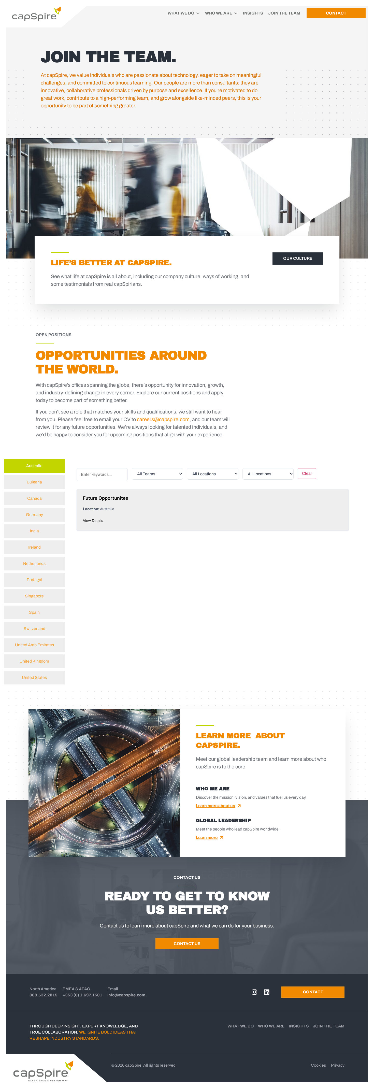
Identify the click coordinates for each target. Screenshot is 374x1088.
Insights (299, 1026)
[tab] (34, 466)
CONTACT (336, 13)
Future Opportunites (105, 498)
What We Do (240, 1026)
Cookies (318, 1065)
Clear (307, 473)
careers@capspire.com (163, 419)
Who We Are (271, 1026)
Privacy (337, 1065)
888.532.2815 (43, 995)
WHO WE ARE (218, 13)
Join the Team (328, 1026)
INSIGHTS (253, 13)
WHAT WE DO (181, 13)
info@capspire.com (126, 995)
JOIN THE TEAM (284, 13)
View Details (93, 520)
